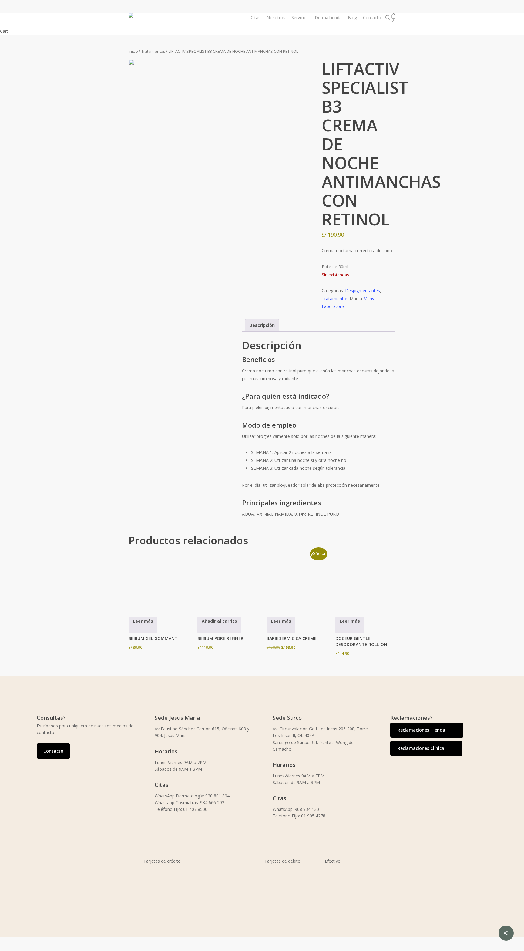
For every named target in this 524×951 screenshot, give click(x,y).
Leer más (143, 621)
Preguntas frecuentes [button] (401, 947)
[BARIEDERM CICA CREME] (296, 578)
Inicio (133, 51)
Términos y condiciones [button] (183, 947)
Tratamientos (153, 51)
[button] (53, 751)
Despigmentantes (362, 290)
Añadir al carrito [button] (219, 621)
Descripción (262, 325)
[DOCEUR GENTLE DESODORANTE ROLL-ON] (364, 578)
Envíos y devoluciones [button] (291, 947)
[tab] (262, 325)
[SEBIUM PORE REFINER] (226, 578)
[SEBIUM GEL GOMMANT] (158, 578)
